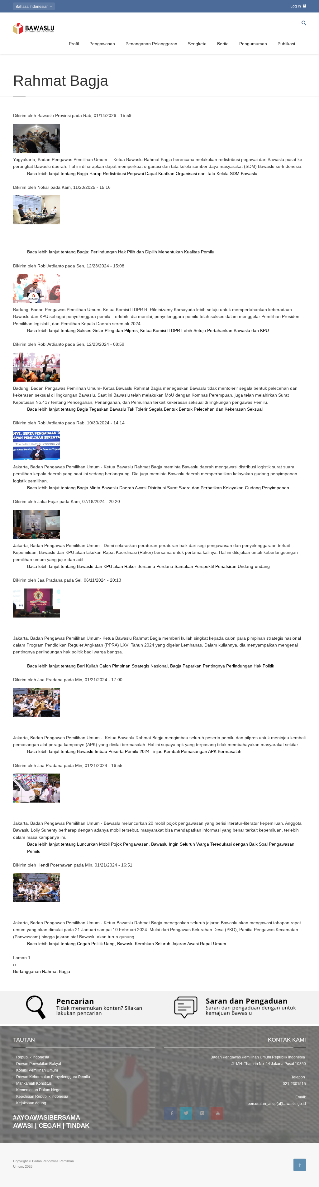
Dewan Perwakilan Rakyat (38, 1064)
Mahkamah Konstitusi (34, 1083)
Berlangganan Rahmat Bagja (41, 971)
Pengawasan (102, 43)
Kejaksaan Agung (31, 1103)
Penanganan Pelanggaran (151, 43)
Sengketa (197, 43)
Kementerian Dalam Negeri (39, 1090)
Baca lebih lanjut (142, 173)
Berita (223, 43)
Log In (296, 6)
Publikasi (286, 43)
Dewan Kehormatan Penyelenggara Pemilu (53, 1077)
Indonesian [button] (33, 6)
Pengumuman (253, 43)
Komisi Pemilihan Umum (37, 1070)
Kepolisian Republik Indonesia (42, 1096)
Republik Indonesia (32, 1057)
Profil (74, 43)
